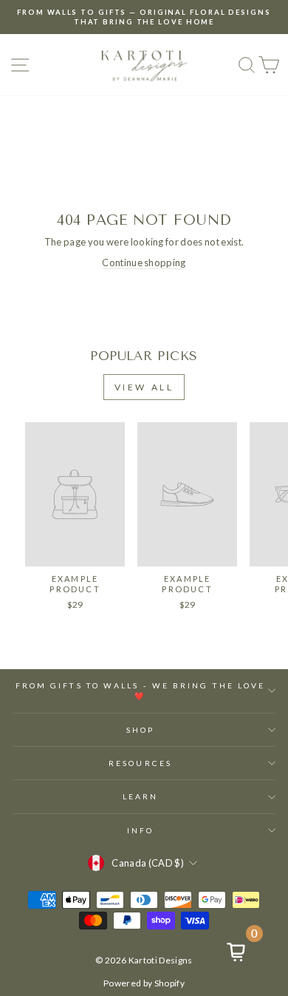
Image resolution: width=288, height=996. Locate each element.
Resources (140, 763)
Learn (140, 796)
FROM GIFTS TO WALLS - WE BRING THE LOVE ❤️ (141, 690)
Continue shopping (143, 262)
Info (140, 830)
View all (144, 387)
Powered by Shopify (144, 983)
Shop (140, 729)
